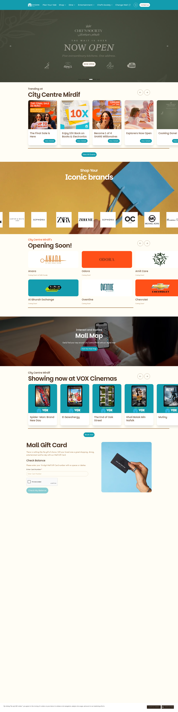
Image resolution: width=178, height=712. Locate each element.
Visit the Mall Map (89, 349)
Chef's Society (104, 5)
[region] (89, 46)
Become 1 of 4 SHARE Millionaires (105, 135)
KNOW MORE (89, 64)
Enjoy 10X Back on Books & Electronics (74, 135)
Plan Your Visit (49, 5)
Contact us (145, 5)
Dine (71, 5)
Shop (61, 5)
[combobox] (136, 5)
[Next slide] (167, 46)
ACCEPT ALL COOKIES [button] (154, 707)
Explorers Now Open (139, 133)
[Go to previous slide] (140, 92)
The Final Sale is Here (40, 135)
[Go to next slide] (147, 92)
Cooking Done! (167, 133)
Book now (89, 435)
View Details (49, 141)
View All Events (89, 154)
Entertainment (85, 5)
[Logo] (33, 5)
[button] (168, 707)
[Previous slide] (10, 46)
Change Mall (121, 5)
